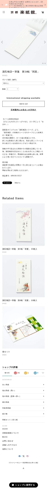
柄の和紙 (5, 402)
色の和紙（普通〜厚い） (11, 396)
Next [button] (44, 42)
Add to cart (23, 104)
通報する (17, 183)
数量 (4, 89)
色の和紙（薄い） (9, 390)
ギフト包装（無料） (10, 80)
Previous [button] (2, 42)
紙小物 (5, 414)
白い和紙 (5, 385)
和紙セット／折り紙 (10, 420)
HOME (5, 429)
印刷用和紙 (6, 408)
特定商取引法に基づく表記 (30, 462)
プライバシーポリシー (15, 462)
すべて (7, 373)
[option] (23, 42)
